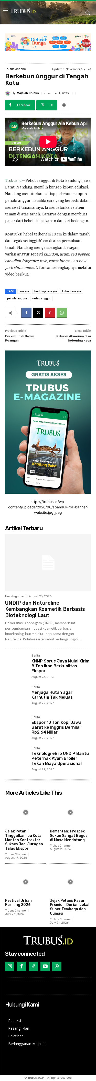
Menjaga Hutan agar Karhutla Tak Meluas (52, 695)
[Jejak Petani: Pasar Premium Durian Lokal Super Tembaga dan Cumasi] (70, 881)
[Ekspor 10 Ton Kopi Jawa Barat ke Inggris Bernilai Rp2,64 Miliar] (16, 727)
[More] (64, 105)
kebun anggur (71, 291)
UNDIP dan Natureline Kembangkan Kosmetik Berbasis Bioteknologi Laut (45, 609)
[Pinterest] (50, 313)
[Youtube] (45, 966)
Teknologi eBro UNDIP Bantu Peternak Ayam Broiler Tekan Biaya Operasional (60, 758)
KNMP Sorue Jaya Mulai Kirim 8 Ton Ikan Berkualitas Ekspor (60, 666)
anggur (24, 291)
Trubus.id (13, 180)
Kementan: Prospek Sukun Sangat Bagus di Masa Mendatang (69, 835)
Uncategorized (15, 596)
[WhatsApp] (62, 313)
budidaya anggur (45, 291)
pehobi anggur (17, 298)
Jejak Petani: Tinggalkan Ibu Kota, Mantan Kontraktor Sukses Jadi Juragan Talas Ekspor (24, 840)
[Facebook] (26, 313)
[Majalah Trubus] (8, 93)
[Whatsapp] (56, 966)
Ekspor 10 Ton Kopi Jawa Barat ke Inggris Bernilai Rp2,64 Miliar (56, 727)
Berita (35, 655)
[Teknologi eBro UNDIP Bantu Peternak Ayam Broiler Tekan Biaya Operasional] (16, 758)
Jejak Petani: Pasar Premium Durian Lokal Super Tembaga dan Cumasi (69, 907)
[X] (38, 313)
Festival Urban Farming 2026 (18, 902)
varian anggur (41, 298)
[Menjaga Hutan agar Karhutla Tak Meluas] (16, 697)
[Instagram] (9, 966)
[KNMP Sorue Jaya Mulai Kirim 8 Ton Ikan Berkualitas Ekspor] (16, 665)
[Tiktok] (33, 966)
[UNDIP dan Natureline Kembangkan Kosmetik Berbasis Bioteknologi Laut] (48, 562)
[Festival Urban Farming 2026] (25, 881)
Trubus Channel (16, 69)
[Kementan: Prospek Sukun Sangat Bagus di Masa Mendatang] (70, 812)
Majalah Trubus (28, 93)
